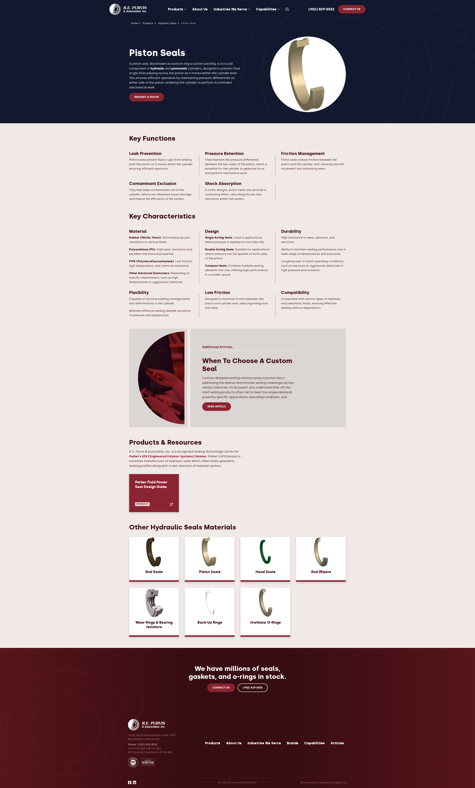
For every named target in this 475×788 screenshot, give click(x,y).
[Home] (128, 9)
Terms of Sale (137, 748)
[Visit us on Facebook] (129, 783)
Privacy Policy (308, 782)
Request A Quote (146, 97)
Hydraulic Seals (167, 23)
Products (148, 23)
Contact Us (221, 687)
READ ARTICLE (216, 406)
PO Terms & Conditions (142, 752)
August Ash (340, 782)
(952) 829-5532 (321, 9)
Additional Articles (217, 347)
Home (134, 23)
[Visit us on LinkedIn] (134, 783)
